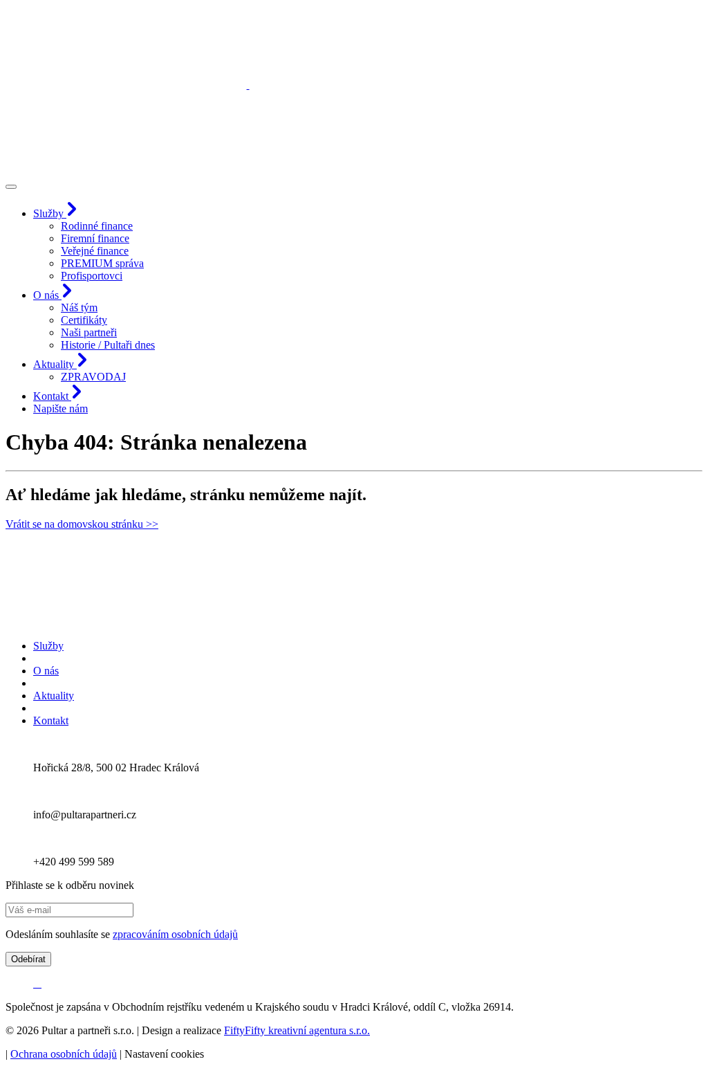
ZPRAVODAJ (93, 377)
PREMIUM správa (102, 263)
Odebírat (28, 959)
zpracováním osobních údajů (175, 934)
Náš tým (79, 307)
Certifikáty (84, 320)
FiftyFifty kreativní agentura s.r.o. (297, 1030)
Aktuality (53, 695)
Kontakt (50, 720)
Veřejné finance (95, 251)
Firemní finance (95, 238)
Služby (48, 646)
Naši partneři (89, 332)
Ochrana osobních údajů (63, 1054)
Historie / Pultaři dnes (108, 345)
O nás (46, 671)
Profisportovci (91, 276)
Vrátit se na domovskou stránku (82, 524)
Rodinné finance (97, 226)
